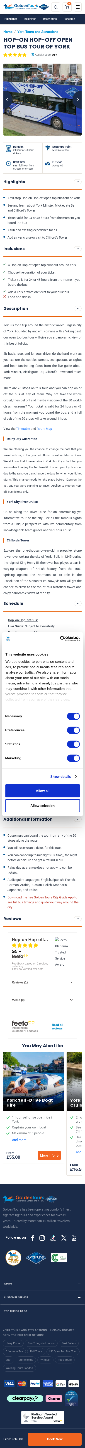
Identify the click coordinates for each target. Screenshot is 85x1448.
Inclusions (30, 19)
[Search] (55, 7)
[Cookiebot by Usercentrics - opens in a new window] (60, 639)
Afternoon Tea (14, 1351)
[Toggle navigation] (78, 7)
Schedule (69, 19)
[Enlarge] (42, 100)
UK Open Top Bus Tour (63, 1351)
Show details (60, 776)
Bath (8, 1359)
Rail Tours (36, 1351)
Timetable (23, 428)
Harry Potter (13, 1343)
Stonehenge (26, 1359)
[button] (18, 54)
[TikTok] (53, 1238)
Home (7, 32)
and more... (20, 1140)
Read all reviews (57, 1026)
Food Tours (65, 1359)
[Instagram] (42, 1237)
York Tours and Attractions (37, 32)
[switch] (73, 730)
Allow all (42, 791)
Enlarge (42, 100)
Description (50, 19)
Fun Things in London (41, 1343)
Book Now (55, 1439)
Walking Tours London (19, 1368)
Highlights (11, 19)
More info (47, 1155)
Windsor (45, 1359)
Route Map (44, 428)
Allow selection (42, 806)
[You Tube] (74, 1237)
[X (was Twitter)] (63, 1237)
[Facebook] (32, 1237)
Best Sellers (69, 1343)
